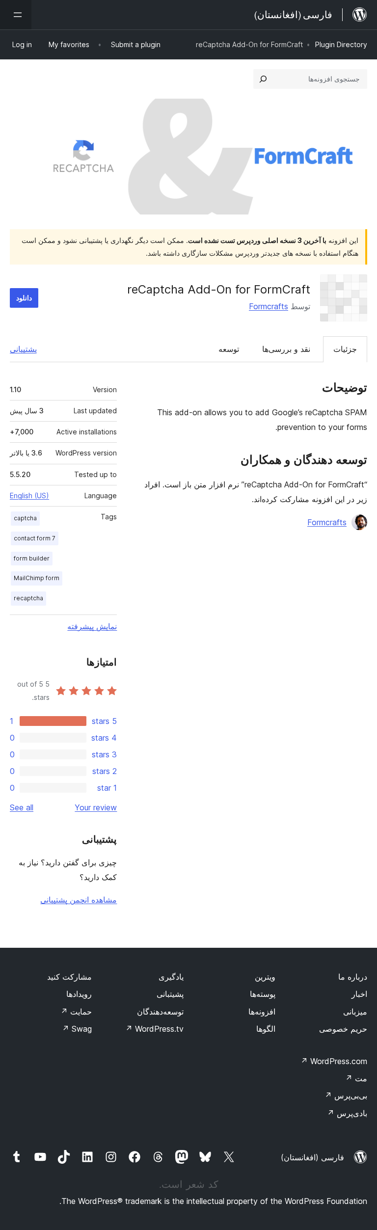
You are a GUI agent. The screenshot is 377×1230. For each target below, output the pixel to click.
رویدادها (79, 994)
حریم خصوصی (343, 1029)
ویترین (265, 977)
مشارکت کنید (69, 977)
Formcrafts (268, 306)
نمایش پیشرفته (92, 626)
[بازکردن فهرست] (15, 14)
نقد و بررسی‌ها (286, 349)
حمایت (76, 1011)
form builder (32, 558)
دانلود (24, 298)
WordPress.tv (154, 1029)
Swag (77, 1029)
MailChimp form (36, 578)
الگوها (265, 1029)
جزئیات (345, 349)
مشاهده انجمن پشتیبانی (78, 900)
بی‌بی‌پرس (345, 1095)
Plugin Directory (341, 44)
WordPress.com (333, 1061)
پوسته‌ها (262, 994)
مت (356, 1078)
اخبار (359, 994)
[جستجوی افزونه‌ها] (263, 79)
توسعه (228, 349)
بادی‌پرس (347, 1113)
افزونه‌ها (261, 1011)
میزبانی (355, 1011)
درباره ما (352, 977)
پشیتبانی (170, 994)
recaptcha (28, 598)
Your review (96, 807)
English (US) (29, 495)
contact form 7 (34, 538)
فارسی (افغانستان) (312, 1157)
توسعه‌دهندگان (160, 1011)
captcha (25, 518)
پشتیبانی (23, 349)
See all (21, 807)
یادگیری (171, 977)
